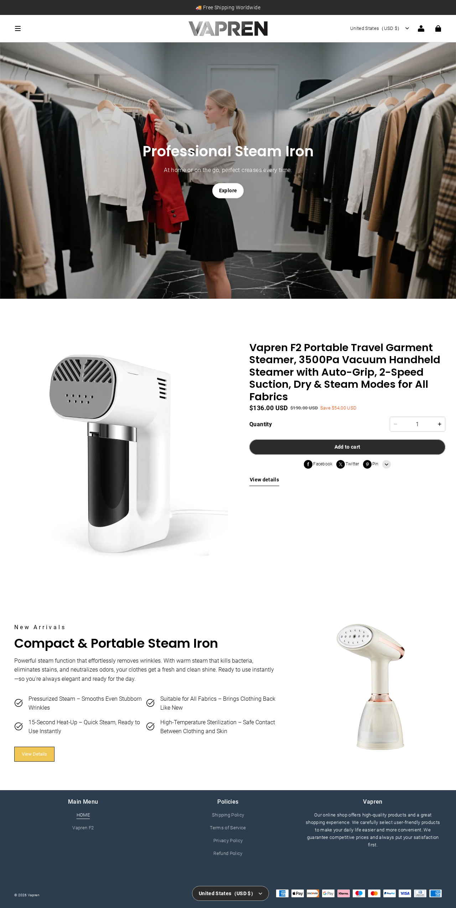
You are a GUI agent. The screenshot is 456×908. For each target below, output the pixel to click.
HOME (83, 815)
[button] (97, 28)
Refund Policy (227, 853)
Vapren (34, 895)
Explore (228, 190)
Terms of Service (228, 827)
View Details (34, 754)
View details (264, 479)
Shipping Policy (228, 815)
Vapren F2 (83, 827)
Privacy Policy (228, 840)
